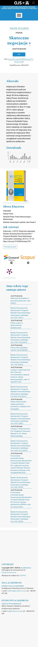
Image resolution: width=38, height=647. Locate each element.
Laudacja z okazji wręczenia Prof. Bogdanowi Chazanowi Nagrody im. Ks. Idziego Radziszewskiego (20, 432)
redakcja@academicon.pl (16, 591)
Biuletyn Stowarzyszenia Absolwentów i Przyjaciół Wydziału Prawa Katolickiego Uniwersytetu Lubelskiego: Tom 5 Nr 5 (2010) (20, 516)
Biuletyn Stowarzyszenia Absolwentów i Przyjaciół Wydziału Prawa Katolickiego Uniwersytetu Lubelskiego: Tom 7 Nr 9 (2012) (20, 359)
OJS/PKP (22, 575)
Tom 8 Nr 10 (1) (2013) (19, 28)
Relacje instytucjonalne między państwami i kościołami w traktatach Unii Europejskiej (20, 405)
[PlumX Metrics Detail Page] (9, 271)
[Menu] (19, 15)
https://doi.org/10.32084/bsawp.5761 (20, 59)
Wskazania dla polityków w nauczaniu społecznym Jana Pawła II (20, 300)
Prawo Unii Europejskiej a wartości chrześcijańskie (19, 349)
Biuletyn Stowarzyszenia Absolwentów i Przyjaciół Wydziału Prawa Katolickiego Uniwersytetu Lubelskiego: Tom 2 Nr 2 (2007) (20, 418)
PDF (19, 54)
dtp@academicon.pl (14, 611)
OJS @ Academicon (9, 572)
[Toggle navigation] (33, 3)
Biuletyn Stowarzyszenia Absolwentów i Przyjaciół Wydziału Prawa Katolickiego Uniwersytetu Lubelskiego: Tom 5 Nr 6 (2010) (20, 482)
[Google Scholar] (30, 43)
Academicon (26, 568)
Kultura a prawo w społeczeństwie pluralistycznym (17, 325)
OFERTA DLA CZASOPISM (13, 586)
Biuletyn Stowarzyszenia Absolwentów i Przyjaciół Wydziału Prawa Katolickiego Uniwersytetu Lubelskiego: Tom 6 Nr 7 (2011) (20, 313)
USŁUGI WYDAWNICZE (11, 604)
